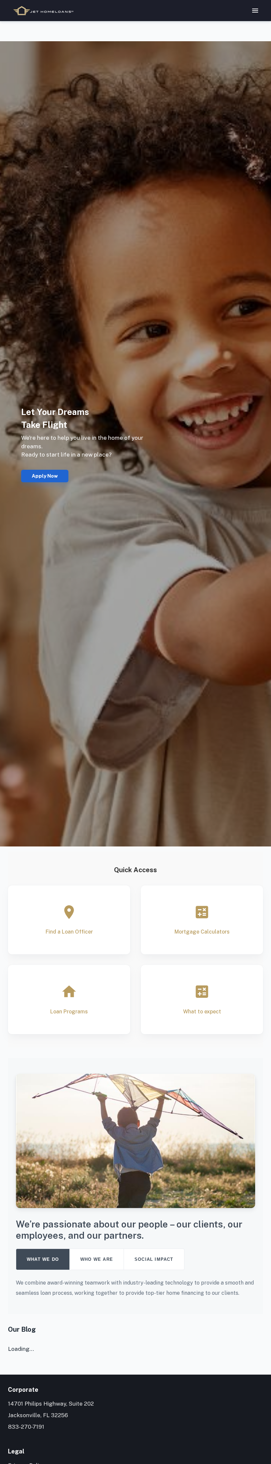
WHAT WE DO (43, 1259)
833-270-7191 (26, 1426)
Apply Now (45, 476)
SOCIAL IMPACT (154, 1259)
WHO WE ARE (96, 1259)
